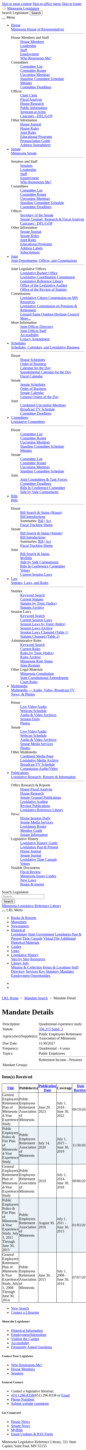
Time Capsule (32, 938)
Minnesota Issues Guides (38, 876)
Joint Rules (28, 132)
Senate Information (34, 835)
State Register (30, 665)
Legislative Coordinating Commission (47, 277)
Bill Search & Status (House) (41, 512)
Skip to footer (72, 4)
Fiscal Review (30, 872)
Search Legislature (15, 13)
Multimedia (19, 686)
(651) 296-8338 (22, 1395)
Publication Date (47, 1088)
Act (48, 521)
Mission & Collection (26, 967)
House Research (32, 104)
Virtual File (51, 938)
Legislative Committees (28, 422)
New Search (20, 1308)
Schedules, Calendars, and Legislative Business (45, 347)
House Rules (29, 128)
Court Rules (29, 682)
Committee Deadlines (35, 87)
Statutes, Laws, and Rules (29, 583)
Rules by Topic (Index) (37, 653)
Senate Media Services (36, 744)
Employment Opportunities (30, 976)
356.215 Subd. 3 (51, 1029)
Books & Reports (23, 918)
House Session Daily (35, 818)
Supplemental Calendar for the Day (45, 372)
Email (65, 1395)
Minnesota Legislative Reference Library (31, 906)
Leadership (28, 46)
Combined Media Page (36, 756)
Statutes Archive (32, 607)
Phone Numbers (22, 1399)
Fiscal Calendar (31, 376)
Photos (25, 723)
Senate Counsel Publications (40, 797)
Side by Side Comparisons (39, 492)
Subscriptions (30, 252)
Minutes (26, 83)
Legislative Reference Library (41, 281)
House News (20, 1422)
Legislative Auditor (34, 802)
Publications (20, 773)
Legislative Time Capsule (38, 859)
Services (32, 971)
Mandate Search (36, 998)
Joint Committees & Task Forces (43, 479)
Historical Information (27, 1331)
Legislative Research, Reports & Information (43, 777)
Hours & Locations (57, 967)
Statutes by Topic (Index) (38, 603)
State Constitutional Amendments (44, 678)
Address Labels (31, 248)
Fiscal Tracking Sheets (36, 525)
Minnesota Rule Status (36, 661)
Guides (16, 947)
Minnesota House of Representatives (37, 29)
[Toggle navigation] (4, 18)
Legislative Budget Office (39, 273)
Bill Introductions (32, 517)
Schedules (18, 343)
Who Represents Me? (35, 58)
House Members (32, 42)
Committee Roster (33, 71)
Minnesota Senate (24, 153)
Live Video (28, 707)
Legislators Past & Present (39, 847)
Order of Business (33, 364)
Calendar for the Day (35, 368)
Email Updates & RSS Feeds (32, 1434)
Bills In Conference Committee (42, 488)
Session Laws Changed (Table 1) (44, 632)
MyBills (26, 558)
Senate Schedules (32, 384)
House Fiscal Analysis (36, 789)
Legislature (19, 934)
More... (25, 318)
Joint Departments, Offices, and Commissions (44, 261)
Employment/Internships (28, 1335)
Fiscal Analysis (31, 99)
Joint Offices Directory (36, 327)
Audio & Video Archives (38, 715)
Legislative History (25, 955)
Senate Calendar (32, 393)
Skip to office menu (47, 4)
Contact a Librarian (25, 1312)
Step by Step (20, 959)
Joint (14, 256)
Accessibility (29, 335)
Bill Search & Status (35, 554)
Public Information (33, 108)
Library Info (20, 963)
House (15, 25)
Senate (16, 149)
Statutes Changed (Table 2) (39, 636)
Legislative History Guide (39, 843)
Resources (37, 959)
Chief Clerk (28, 95)
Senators (26, 166)
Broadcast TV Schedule (37, 409)
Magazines (19, 922)
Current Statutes (31, 599)
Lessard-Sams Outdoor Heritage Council (49, 314)
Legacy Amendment (35, 339)
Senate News (20, 1426)
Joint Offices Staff (33, 331)
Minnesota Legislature (23, 8)
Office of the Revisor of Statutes (43, 289)
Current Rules (30, 649)
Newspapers (20, 926)
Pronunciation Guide (35, 141)
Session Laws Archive (36, 628)
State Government (41, 934)
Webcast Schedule (33, 711)
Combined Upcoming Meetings (43, 405)
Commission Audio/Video (39, 769)
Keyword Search (32, 595)
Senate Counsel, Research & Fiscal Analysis (52, 219)
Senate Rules (29, 236)
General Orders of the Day (39, 397)
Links (15, 951)
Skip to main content (17, 4)
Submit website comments (30, 1403)
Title (10, 1088)
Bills (14, 496)
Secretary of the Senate (36, 215)
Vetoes (25, 570)
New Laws (28, 880)
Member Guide (31, 831)
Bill (40, 521)
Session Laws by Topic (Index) (42, 624)
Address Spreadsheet (35, 145)
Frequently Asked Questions (31, 1347)
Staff (23, 50)
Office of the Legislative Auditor (43, 285)
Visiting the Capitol (25, 1339)
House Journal (30, 124)
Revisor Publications (35, 806)
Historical (18, 930)
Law (14, 579)
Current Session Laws (36, 574)
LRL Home (10, 998)
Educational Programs (36, 137)
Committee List (31, 66)
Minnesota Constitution (37, 674)
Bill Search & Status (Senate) (41, 533)
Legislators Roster (33, 826)
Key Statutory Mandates (56, 971)
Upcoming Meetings (35, 75)
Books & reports (32, 884)
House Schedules (32, 360)
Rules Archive (30, 657)
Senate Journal (30, 232)
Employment (29, 54)
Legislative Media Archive (39, 760)
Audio (42, 707)
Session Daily (30, 719)
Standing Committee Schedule (42, 79)
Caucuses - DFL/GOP (36, 116)
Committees (19, 417)
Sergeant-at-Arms (33, 112)
